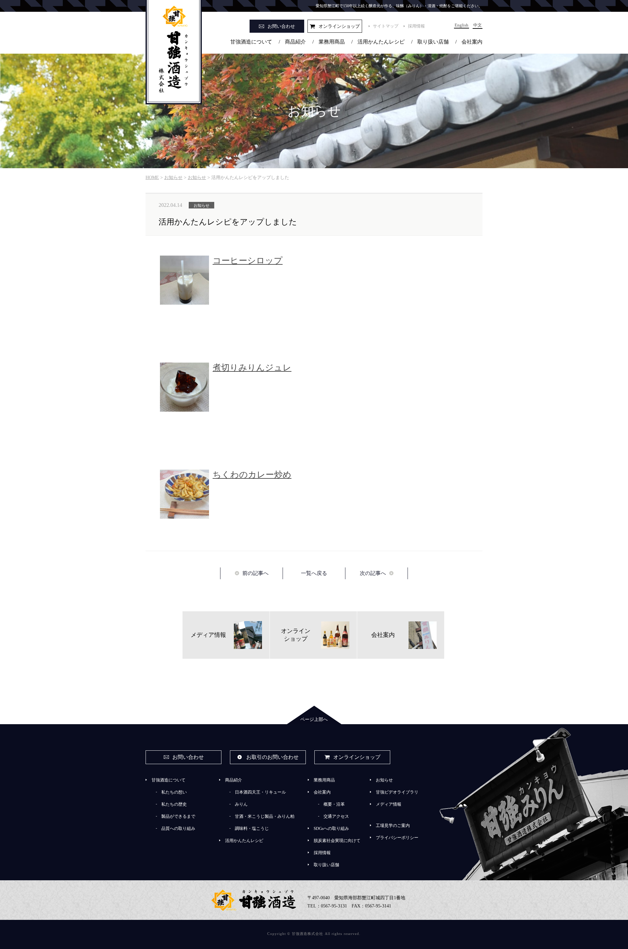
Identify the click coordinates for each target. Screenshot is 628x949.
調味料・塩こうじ (252, 828)
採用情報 (416, 26)
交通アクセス (336, 816)
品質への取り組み (178, 828)
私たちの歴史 (174, 804)
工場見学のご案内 (393, 825)
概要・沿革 (334, 804)
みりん (241, 804)
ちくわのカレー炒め (252, 474)
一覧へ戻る (314, 573)
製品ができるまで (178, 816)
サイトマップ (385, 26)
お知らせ (384, 780)
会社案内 (472, 42)
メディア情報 (388, 804)
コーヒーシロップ (248, 260)
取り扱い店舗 (433, 42)
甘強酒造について (251, 42)
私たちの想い (174, 792)
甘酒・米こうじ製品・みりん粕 (264, 816)
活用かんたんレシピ (381, 42)
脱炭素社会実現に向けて (337, 840)
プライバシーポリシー (397, 837)
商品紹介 (295, 42)
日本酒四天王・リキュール (260, 792)
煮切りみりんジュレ (252, 367)
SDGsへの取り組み (331, 828)
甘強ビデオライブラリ (397, 792)
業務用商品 (332, 42)
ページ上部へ (314, 719)
